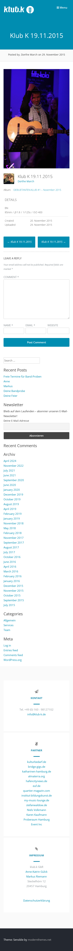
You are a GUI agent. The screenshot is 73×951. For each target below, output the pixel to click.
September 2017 (14, 542)
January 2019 (12, 518)
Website (52, 325)
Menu (63, 7)
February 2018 (13, 533)
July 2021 (9, 470)
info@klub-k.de (36, 714)
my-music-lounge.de (36, 800)
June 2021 (10, 475)
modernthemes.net (39, 939)
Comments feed (13, 655)
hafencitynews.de (36, 781)
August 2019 (11, 504)
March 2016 (11, 571)
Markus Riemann (36, 876)
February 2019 (13, 513)
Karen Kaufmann (36, 814)
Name (8, 325)
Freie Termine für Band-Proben (22, 376)
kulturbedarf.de (36, 762)
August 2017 (11, 547)
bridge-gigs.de (36, 766)
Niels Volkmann (36, 810)
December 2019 (13, 494)
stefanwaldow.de (36, 805)
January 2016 (12, 581)
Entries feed (11, 650)
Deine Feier (10, 395)
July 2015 (9, 605)
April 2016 (10, 566)
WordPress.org (13, 660)
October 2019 (12, 499)
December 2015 (13, 586)
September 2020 (14, 480)
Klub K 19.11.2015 (19, 241)
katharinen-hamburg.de (36, 771)
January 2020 (12, 489)
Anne (7, 381)
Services (8, 625)
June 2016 (10, 562)
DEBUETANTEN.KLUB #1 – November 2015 (37, 190)
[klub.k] (19, 14)
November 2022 (14, 465)
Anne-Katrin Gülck (36, 871)
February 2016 (13, 576)
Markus (8, 386)
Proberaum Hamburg (37, 819)
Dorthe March (26, 181)
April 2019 (10, 509)
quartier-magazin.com (36, 790)
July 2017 (9, 552)
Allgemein (10, 620)
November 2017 (14, 537)
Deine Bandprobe (14, 391)
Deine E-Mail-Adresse (16, 420)
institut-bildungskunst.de (36, 795)
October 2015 (12, 595)
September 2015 (14, 600)
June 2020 (10, 485)
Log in (7, 645)
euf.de (36, 786)
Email (30, 325)
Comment (11, 277)
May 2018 (10, 528)
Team (7, 630)
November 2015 (14, 590)
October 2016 (12, 557)
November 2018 (14, 523)
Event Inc (36, 824)
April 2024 (10, 461)
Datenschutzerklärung (36, 900)
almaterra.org (36, 776)
